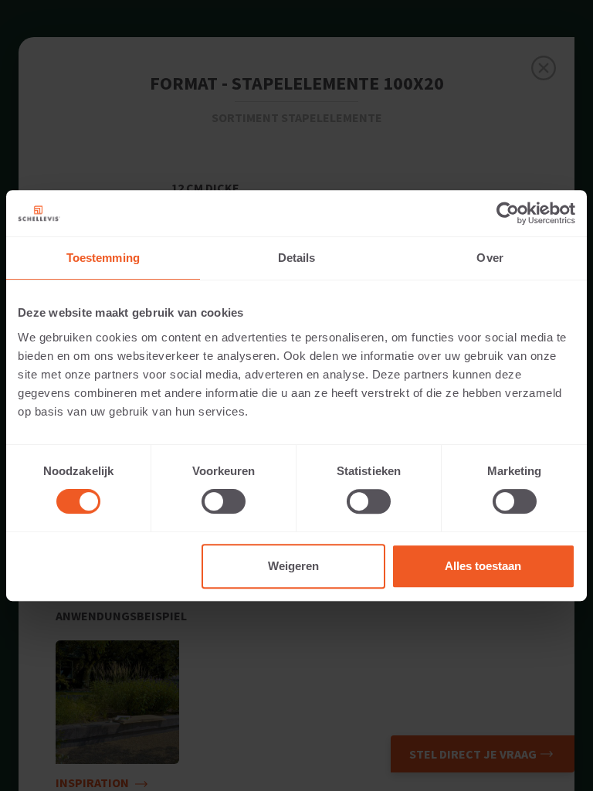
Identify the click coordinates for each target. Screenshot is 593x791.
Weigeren (293, 565)
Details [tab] (297, 257)
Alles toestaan (483, 565)
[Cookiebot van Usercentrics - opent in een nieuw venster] (507, 213)
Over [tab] (489, 257)
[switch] (224, 501)
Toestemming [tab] (103, 257)
